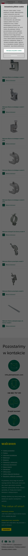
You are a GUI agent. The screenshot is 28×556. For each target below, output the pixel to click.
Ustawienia (14, 55)
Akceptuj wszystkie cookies (14, 50)
